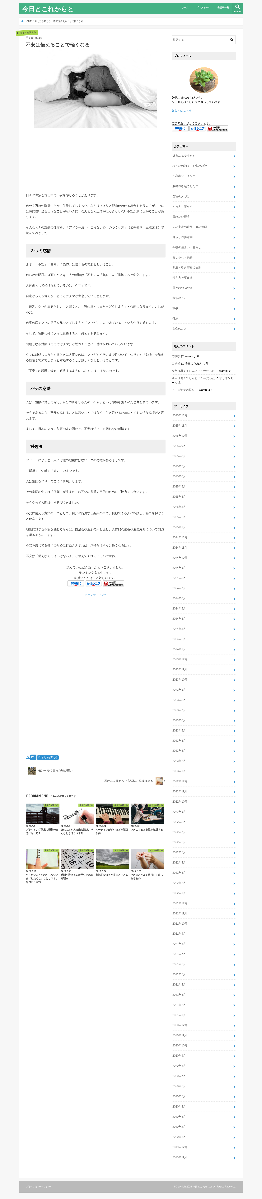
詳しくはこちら (182, 110)
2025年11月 (179, 425)
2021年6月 (179, 964)
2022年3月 (179, 872)
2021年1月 (179, 1015)
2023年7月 (179, 710)
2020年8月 (179, 1065)
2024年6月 (179, 598)
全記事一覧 (223, 7)
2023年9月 (179, 689)
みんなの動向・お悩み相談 (189, 165)
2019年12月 (179, 1147)
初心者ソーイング (183, 176)
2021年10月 (179, 923)
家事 (175, 308)
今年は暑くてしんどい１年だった (193, 370)
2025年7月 (179, 466)
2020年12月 (179, 1025)
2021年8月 (179, 943)
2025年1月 (179, 527)
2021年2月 (179, 1004)
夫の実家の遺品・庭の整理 (189, 226)
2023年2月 (179, 760)
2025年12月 (179, 415)
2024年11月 (179, 547)
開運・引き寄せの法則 (186, 267)
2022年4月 (179, 862)
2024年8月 (179, 578)
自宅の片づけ (181, 196)
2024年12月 (179, 537)
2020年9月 (179, 1055)
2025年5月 (179, 486)
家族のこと (179, 298)
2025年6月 (179, 476)
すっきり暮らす (182, 206)
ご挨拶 (176, 356)
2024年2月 (179, 639)
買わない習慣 (181, 216)
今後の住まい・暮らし (186, 247)
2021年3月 (179, 994)
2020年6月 (179, 1086)
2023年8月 (179, 700)
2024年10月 (179, 557)
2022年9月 (179, 811)
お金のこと (179, 328)
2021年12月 (179, 903)
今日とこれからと (48, 8)
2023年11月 (179, 669)
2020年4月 (179, 1106)
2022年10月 (179, 801)
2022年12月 (179, 781)
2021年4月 (179, 984)
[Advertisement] (96, 159)
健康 (175, 318)
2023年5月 (179, 730)
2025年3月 (179, 506)
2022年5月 (179, 852)
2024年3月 (179, 628)
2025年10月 (179, 435)
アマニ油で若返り (183, 389)
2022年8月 (179, 822)
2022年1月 (179, 893)
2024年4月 (179, 618)
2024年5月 (179, 608)
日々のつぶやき (182, 287)
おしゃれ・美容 (182, 257)
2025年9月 (179, 446)
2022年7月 (179, 832)
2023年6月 (179, 720)
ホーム (185, 7)
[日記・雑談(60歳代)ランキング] (113, 583)
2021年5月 (179, 974)
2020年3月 (179, 1116)
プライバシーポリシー (38, 1186)
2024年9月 (179, 567)
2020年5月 (179, 1096)
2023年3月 (179, 750)
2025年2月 (179, 517)
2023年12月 (179, 659)
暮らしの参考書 (182, 237)
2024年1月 (179, 649)
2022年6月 (179, 842)
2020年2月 (179, 1126)
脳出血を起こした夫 (185, 186)
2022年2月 (179, 882)
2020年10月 (179, 1045)
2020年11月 (179, 1035)
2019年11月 (179, 1157)
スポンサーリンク (95, 594)
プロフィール (203, 7)
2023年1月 (179, 771)
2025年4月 (179, 496)
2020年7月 (179, 1076)
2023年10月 (179, 679)
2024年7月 (179, 588)
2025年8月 (179, 456)
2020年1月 (179, 1136)
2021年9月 (179, 933)
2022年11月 (179, 791)
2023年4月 (179, 740)
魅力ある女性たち (183, 155)
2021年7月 (179, 954)
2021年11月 (179, 913)
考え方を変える (49, 757)
